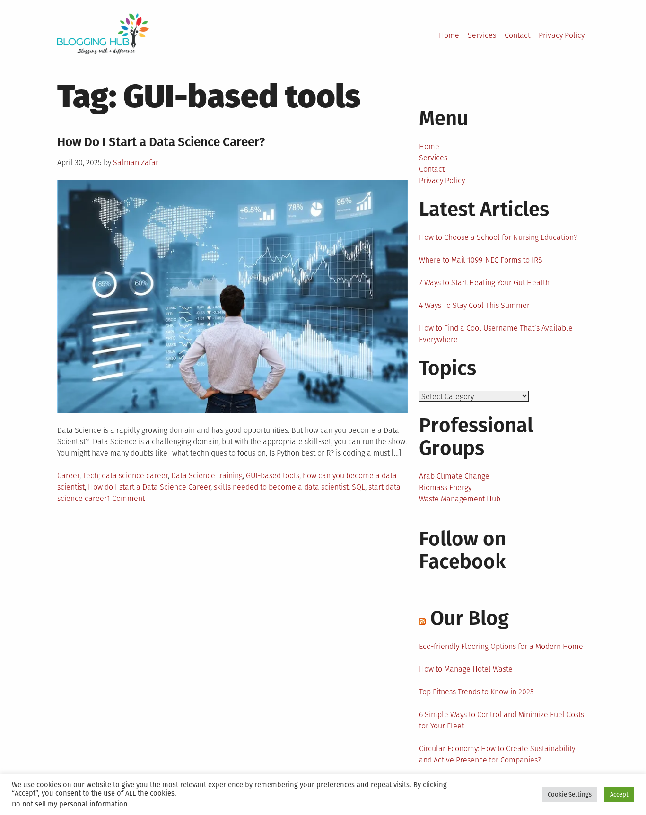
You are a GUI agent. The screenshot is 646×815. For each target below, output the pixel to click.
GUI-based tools (272, 475)
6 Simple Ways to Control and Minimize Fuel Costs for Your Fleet (501, 720)
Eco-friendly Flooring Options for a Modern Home (501, 646)
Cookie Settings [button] (570, 794)
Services (482, 35)
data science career (135, 475)
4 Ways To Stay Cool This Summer (474, 305)
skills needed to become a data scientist (281, 486)
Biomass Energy (445, 487)
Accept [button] (619, 794)
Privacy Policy (562, 35)
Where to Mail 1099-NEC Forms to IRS (480, 259)
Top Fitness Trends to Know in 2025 (476, 691)
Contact (517, 35)
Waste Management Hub (459, 498)
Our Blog (469, 618)
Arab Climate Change (454, 476)
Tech (90, 475)
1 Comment (126, 498)
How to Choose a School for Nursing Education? (498, 237)
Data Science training (207, 475)
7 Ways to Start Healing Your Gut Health (484, 282)
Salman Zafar (135, 162)
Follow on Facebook (462, 550)
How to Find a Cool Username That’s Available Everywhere (496, 334)
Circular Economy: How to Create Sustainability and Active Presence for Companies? (497, 754)
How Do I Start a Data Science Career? (161, 142)
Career (68, 475)
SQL (358, 486)
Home (449, 35)
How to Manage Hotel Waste (466, 669)
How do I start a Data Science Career (149, 486)
